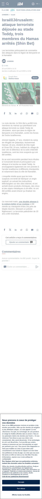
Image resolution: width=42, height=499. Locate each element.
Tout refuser (21, 488)
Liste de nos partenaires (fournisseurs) (15, 476)
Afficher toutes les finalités (21, 495)
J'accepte (21, 482)
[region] (21, 456)
